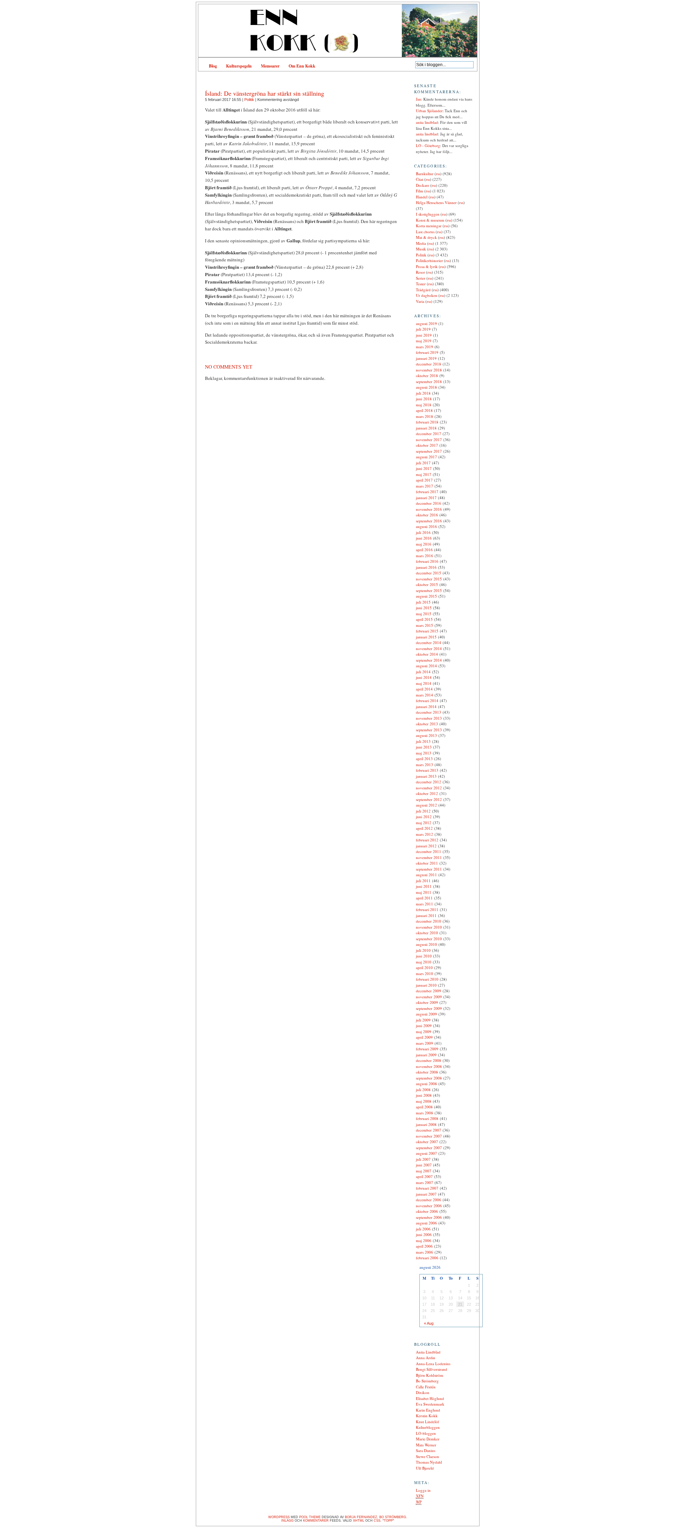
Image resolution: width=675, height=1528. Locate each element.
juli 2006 (423, 1228)
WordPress (279, 1517)
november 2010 (429, 927)
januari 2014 (426, 706)
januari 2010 (426, 985)
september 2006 (429, 1217)
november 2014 (429, 648)
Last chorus (425, 231)
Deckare (422, 185)
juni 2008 (424, 1095)
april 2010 (424, 967)
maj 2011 (423, 892)
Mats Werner (426, 1444)
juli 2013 (423, 741)
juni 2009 (424, 1025)
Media (421, 243)
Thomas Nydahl (429, 1462)
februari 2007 (427, 1188)
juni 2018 (424, 398)
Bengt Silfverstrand (431, 1369)
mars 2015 (424, 625)
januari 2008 (426, 1124)
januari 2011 (426, 915)
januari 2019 (426, 358)
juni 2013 (424, 747)
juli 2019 (423, 329)
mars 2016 (424, 555)
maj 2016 (423, 544)
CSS (377, 1520)
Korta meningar (429, 225)
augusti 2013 (426, 735)
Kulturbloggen (428, 1427)
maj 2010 (423, 961)
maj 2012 (423, 822)
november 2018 (429, 370)
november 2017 (429, 439)
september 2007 (429, 1147)
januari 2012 (426, 845)
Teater (421, 283)
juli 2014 (423, 671)
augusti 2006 (426, 1222)
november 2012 (429, 787)
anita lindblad (427, 122)
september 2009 (429, 1008)
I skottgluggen (427, 214)
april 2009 (424, 1037)
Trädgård (423, 289)
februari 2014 (427, 700)
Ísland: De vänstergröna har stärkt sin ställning (264, 93)
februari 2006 (427, 1257)
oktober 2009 (427, 1002)
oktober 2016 (427, 514)
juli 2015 (423, 602)
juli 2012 (423, 811)
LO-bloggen (426, 1433)
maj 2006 (423, 1240)
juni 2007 (424, 1164)
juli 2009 (423, 1020)
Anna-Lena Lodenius (433, 1363)
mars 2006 (424, 1252)
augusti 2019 (426, 323)
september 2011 (429, 869)
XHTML (358, 1520)
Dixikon (422, 1392)
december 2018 (428, 364)
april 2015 (424, 619)
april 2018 (424, 410)
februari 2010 (427, 979)
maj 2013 (423, 753)
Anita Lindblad (428, 1352)
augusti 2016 (426, 526)
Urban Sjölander (429, 110)
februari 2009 (427, 1048)
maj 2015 (423, 613)
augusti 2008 (426, 1083)
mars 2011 (424, 903)
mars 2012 (424, 834)
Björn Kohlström (429, 1375)
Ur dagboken (426, 295)
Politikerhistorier (429, 260)
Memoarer (270, 66)
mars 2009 (424, 1043)
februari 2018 (427, 422)
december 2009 (428, 990)
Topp (388, 1520)
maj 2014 (423, 683)
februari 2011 (427, 909)
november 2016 (429, 509)
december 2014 (428, 642)
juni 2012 (424, 816)
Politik (249, 99)
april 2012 (424, 828)
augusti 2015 (426, 596)
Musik (421, 249)
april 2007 (424, 1176)
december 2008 (428, 1060)
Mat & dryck (426, 237)
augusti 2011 (426, 874)
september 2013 (429, 729)
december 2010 (428, 921)
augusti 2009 (426, 1014)
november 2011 (429, 857)
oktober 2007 (427, 1141)
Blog (213, 66)
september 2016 (429, 520)
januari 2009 (426, 1054)
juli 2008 (423, 1089)
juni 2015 (424, 607)
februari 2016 (427, 561)
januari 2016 (426, 567)
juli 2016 (423, 532)
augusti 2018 (426, 387)
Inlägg (287, 1520)
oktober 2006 (427, 1211)
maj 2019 (423, 340)
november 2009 (429, 996)
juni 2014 (424, 677)
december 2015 (428, 572)
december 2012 (428, 781)
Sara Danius (425, 1450)
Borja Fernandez (361, 1517)
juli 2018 (423, 393)
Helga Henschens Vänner (436, 202)
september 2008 (429, 1078)
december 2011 (428, 851)
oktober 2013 (427, 723)
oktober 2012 (427, 793)
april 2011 (424, 897)
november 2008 (429, 1066)
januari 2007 (426, 1194)
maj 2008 (423, 1101)
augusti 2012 (426, 805)
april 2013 (424, 758)
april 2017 (424, 480)
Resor (420, 272)
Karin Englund (428, 1410)
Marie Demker (427, 1438)
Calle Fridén (426, 1386)
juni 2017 (424, 468)
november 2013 (429, 718)
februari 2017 (427, 491)
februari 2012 (427, 839)
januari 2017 (426, 497)
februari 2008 (427, 1118)
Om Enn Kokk (302, 66)
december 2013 (428, 712)
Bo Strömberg (427, 1380)
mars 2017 (424, 486)
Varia (420, 301)
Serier (420, 278)
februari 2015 (427, 631)
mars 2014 (424, 695)
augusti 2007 (426, 1153)
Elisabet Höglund (430, 1398)
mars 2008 (424, 1112)
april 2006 (424, 1246)
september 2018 (429, 381)
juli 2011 (423, 880)
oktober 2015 (427, 584)
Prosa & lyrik (427, 266)
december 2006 (428, 1199)
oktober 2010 (427, 932)
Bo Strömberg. (393, 1517)
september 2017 (429, 451)
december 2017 (428, 433)
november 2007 (429, 1136)
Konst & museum (430, 220)
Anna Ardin (425, 1357)
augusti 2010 (426, 944)
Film (419, 190)
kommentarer (316, 1520)
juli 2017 (423, 462)
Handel (422, 196)
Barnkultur (424, 173)
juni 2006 (424, 1234)
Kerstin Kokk (427, 1415)
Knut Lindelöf (427, 1421)
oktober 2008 (427, 1072)
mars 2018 (424, 416)
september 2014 (429, 660)
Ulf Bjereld (425, 1468)
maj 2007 (423, 1170)
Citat (419, 179)
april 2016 (424, 549)
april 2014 (424, 689)
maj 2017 (423, 474)
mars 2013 (424, 764)
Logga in (423, 1490)
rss (438, 173)
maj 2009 (423, 1031)
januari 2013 (426, 776)
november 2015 (429, 578)
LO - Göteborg (428, 145)
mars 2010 (424, 973)
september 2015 (429, 590)
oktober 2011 (427, 863)
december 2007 (428, 1130)
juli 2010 (423, 950)
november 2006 (429, 1205)
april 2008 (424, 1106)
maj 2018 (423, 404)
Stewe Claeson (427, 1456)
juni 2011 (424, 886)
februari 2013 (427, 770)
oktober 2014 (427, 654)
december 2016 (428, 503)
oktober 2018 (427, 375)
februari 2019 (427, 352)
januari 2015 (426, 636)
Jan (418, 99)
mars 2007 (424, 1182)
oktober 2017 (427, 445)
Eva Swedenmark (430, 1404)
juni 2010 (424, 956)
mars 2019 (424, 346)
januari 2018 (426, 428)
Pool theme (310, 1517)
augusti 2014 (426, 665)
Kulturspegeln (239, 66)
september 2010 (429, 938)
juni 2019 (424, 335)
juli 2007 (423, 1159)
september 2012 (429, 799)
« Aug (428, 1323)
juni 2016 (424, 538)
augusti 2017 (426, 456)
